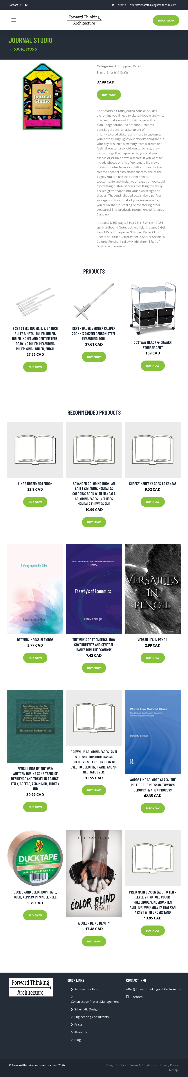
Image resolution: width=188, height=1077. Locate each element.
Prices (78, 1025)
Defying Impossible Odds (35, 639)
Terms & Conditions (143, 1065)
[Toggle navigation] (14, 20)
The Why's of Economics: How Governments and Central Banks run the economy (93, 644)
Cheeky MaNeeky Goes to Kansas (152, 483)
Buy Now (109, 95)
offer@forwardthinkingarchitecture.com (153, 5)
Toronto (121, 5)
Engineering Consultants (91, 1017)
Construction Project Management (95, 1002)
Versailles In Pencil (153, 639)
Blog (77, 1040)
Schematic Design (86, 1009)
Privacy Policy (169, 1065)
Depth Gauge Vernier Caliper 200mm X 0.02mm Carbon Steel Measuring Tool (94, 333)
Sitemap (172, 1070)
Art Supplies (123, 66)
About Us (80, 1032)
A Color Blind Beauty (94, 923)
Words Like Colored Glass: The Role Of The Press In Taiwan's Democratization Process (153, 784)
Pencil (137, 66)
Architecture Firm (86, 989)
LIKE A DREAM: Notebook (35, 483)
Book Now (166, 20)
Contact (121, 1065)
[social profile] (26, 4)
